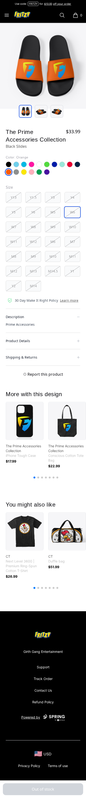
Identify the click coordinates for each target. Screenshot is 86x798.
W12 (33, 241)
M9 (33, 256)
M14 (33, 286)
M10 (52, 256)
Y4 (72, 197)
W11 (13, 241)
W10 (72, 227)
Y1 (72, 271)
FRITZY (33, 3)
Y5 (14, 212)
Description (15, 317)
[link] (24, 421)
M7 (72, 241)
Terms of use (58, 766)
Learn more (69, 300)
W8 (33, 227)
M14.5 (53, 271)
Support (43, 667)
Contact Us (43, 690)
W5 (52, 212)
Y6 (33, 212)
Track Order (43, 679)
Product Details (18, 341)
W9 (52, 227)
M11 (72, 256)
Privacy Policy (29, 766)
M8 (13, 256)
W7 (13, 227)
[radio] (14, 197)
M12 (13, 271)
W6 (72, 212)
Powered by (30, 717)
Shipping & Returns (21, 357)
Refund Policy (43, 702)
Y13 (13, 197)
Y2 (14, 286)
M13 (33, 271)
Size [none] (9, 187)
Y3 (53, 197)
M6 (52, 241)
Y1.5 (33, 197)
